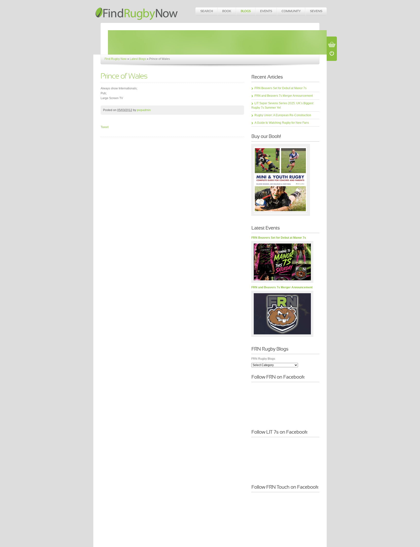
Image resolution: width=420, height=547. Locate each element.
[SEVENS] (316, 11)
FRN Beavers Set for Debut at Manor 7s (280, 88)
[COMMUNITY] (291, 11)
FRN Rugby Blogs (263, 358)
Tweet (104, 127)
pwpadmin (144, 110)
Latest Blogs (138, 59)
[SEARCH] (206, 11)
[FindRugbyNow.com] (137, 11)
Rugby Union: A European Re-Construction (282, 115)
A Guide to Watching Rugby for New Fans (281, 122)
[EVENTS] (266, 11)
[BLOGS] (245, 11)
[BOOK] (226, 11)
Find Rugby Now (116, 59)
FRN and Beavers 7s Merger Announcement (283, 95)
